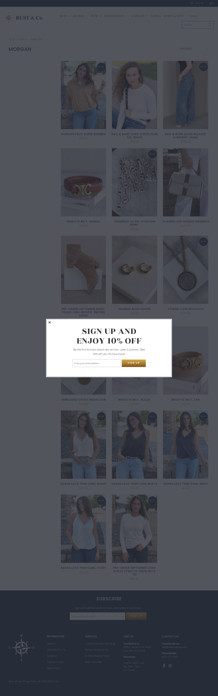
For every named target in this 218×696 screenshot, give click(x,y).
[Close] (50, 323)
